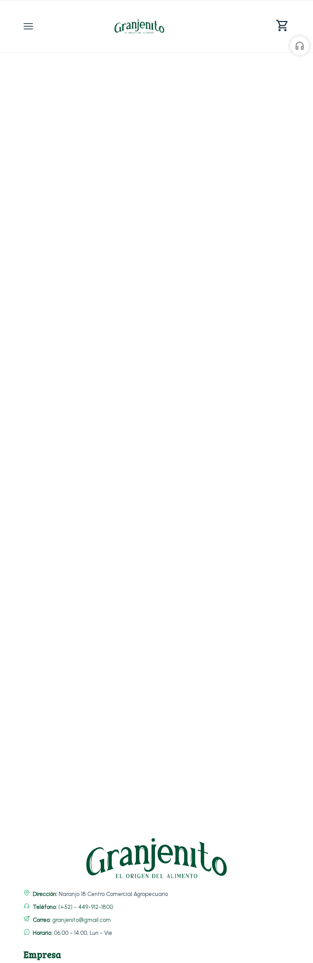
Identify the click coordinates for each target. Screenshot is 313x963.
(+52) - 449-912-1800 (85, 907)
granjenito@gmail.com (81, 920)
